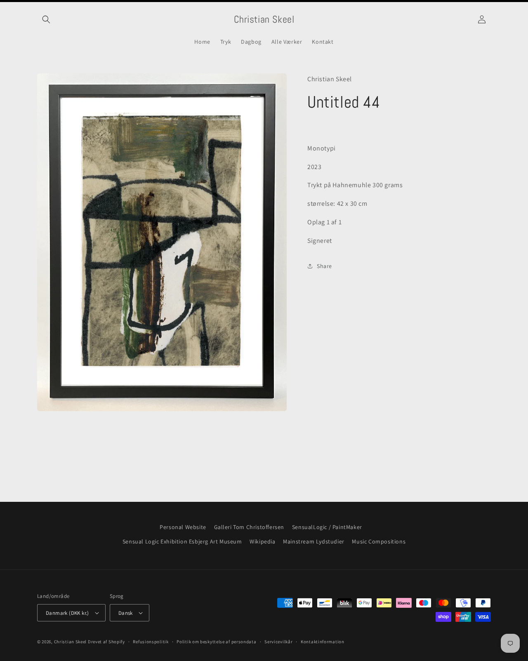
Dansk (125, 612)
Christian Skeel (70, 642)
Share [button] (324, 266)
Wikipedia (262, 541)
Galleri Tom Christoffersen (249, 527)
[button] (46, 19)
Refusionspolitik (150, 642)
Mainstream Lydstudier (313, 541)
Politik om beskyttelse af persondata (216, 642)
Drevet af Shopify (106, 642)
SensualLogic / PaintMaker (327, 527)
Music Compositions (378, 541)
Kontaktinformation (322, 642)
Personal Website (183, 527)
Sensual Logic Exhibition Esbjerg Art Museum (182, 541)
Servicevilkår (278, 642)
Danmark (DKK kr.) (67, 612)
